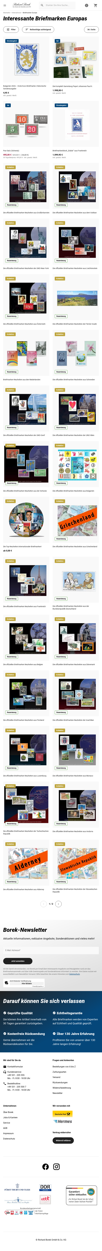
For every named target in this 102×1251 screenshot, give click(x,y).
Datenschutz (74, 974)
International (16, 13)
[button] (4, 5)
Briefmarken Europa (30, 13)
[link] (21, 5)
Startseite (6, 13)
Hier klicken (27, 983)
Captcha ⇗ (38, 986)
